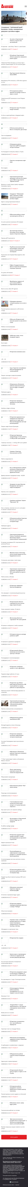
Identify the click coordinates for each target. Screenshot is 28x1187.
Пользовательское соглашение (10, 1175)
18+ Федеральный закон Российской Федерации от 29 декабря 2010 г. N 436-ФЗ (13, 1179)
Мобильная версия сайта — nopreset (11, 1184)
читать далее (14, 1137)
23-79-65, (10, 1158)
